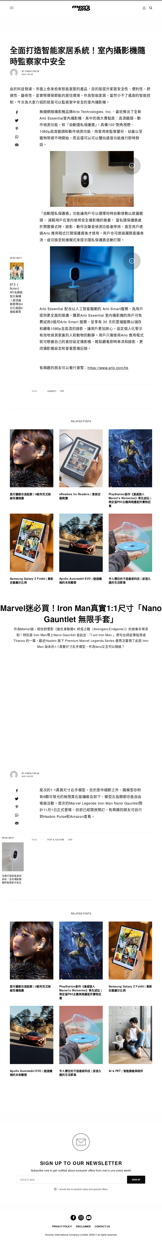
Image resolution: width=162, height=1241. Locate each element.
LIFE (70, 840)
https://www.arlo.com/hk (108, 367)
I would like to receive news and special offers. (83, 1189)
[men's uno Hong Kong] (81, 8)
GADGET (51, 391)
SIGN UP (136, 1179)
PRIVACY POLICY (62, 1226)
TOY (62, 391)
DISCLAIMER (83, 1226)
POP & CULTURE (55, 840)
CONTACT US (102, 1226)
